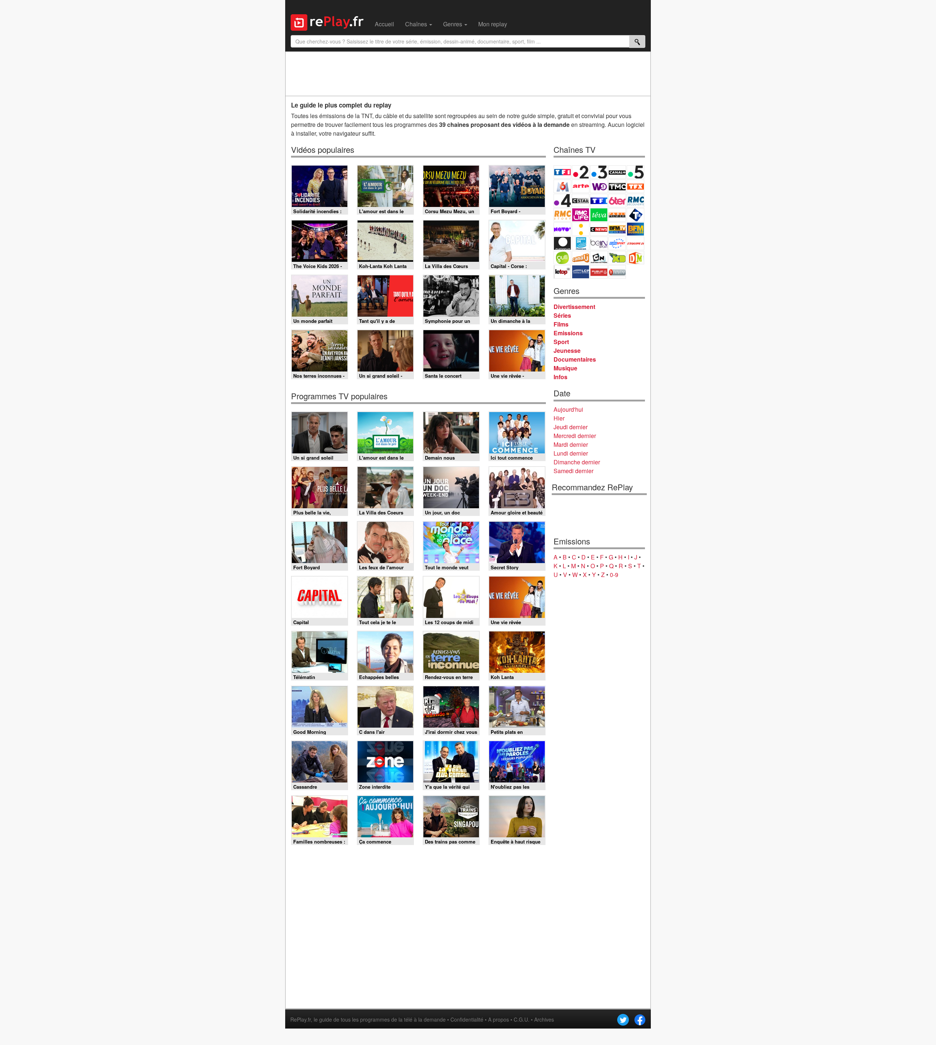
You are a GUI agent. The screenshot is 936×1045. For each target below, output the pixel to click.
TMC (617, 186)
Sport (561, 341)
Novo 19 (562, 229)
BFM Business (635, 229)
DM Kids (635, 257)
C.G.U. (521, 1019)
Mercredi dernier (575, 435)
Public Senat (599, 272)
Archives (544, 1019)
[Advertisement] (468, 73)
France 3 (599, 172)
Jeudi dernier (571, 427)
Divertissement (574, 306)
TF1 (562, 172)
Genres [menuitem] (453, 24)
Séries (562, 315)
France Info (580, 229)
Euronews (562, 243)
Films (561, 324)
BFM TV (617, 229)
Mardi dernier (571, 444)
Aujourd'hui (568, 409)
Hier (559, 418)
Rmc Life (580, 215)
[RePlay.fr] (330, 22)
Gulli (562, 257)
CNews (599, 229)
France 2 (580, 172)
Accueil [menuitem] (384, 24)
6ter (617, 200)
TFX (635, 186)
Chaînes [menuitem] (417, 24)
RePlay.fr (300, 1019)
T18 (635, 215)
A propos (498, 1019)
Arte (580, 186)
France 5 (635, 172)
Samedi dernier (573, 471)
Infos (560, 377)
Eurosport (617, 243)
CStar (580, 200)
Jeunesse (567, 350)
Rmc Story (562, 215)
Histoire (617, 272)
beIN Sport (599, 243)
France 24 (580, 243)
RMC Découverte (635, 200)
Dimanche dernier (577, 462)
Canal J (580, 257)
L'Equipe (635, 243)
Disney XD (617, 257)
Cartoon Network (599, 257)
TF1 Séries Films (599, 200)
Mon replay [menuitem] (492, 24)
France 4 (562, 200)
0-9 (614, 574)
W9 (599, 186)
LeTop (562, 272)
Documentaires (575, 359)
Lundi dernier (571, 453)
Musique (565, 368)
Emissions (568, 333)
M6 (562, 186)
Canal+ (617, 172)
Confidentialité (466, 1019)
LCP (580, 272)
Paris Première (617, 215)
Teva (599, 215)
